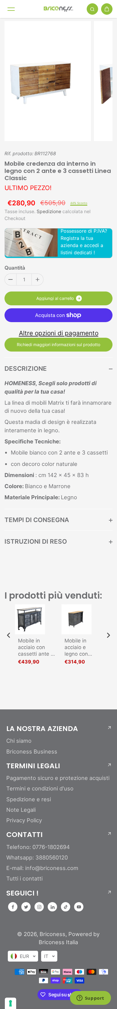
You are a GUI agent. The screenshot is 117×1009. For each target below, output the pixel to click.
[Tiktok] (65, 907)
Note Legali (21, 809)
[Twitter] (26, 907)
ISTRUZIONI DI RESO (35, 541)
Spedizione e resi (28, 799)
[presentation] (8, 635)
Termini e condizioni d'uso (40, 788)
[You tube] (79, 907)
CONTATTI (24, 834)
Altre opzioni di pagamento (58, 333)
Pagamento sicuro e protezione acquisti (58, 778)
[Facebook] (13, 907)
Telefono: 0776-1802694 (38, 847)
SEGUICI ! (22, 893)
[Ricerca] (92, 9)
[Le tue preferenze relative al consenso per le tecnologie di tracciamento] (10, 1003)
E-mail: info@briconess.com (42, 868)
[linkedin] (52, 907)
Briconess (52, 934)
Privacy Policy (24, 820)
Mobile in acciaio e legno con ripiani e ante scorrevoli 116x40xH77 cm (80, 647)
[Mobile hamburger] (11, 9)
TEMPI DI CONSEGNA (36, 520)
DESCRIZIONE (25, 368)
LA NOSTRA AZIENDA (42, 728)
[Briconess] (59, 9)
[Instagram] (39, 907)
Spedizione (49, 211)
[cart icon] (106, 9)
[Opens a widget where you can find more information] (90, 998)
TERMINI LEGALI (33, 766)
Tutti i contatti (24, 878)
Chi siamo (19, 740)
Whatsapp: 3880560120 (37, 857)
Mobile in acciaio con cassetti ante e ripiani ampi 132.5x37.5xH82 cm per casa (37, 647)
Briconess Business (31, 751)
